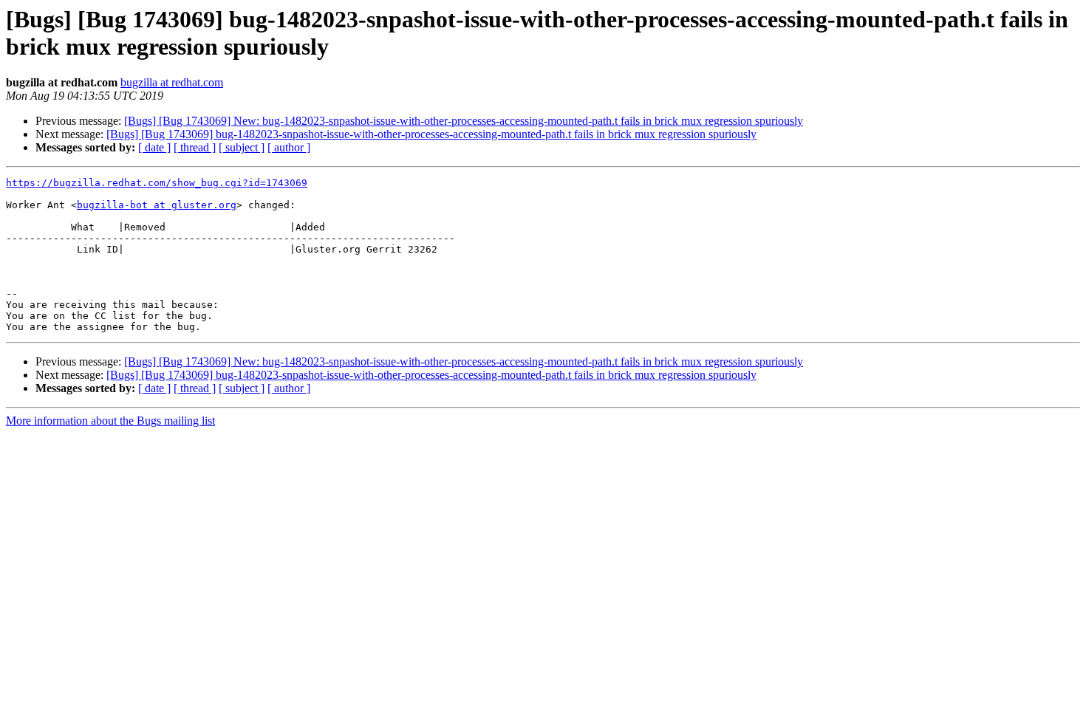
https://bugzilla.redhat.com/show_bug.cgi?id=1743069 (156, 182)
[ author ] (288, 147)
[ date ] (154, 147)
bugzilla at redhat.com (171, 82)
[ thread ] (195, 147)
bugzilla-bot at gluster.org (156, 204)
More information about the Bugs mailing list (110, 420)
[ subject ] (241, 147)
